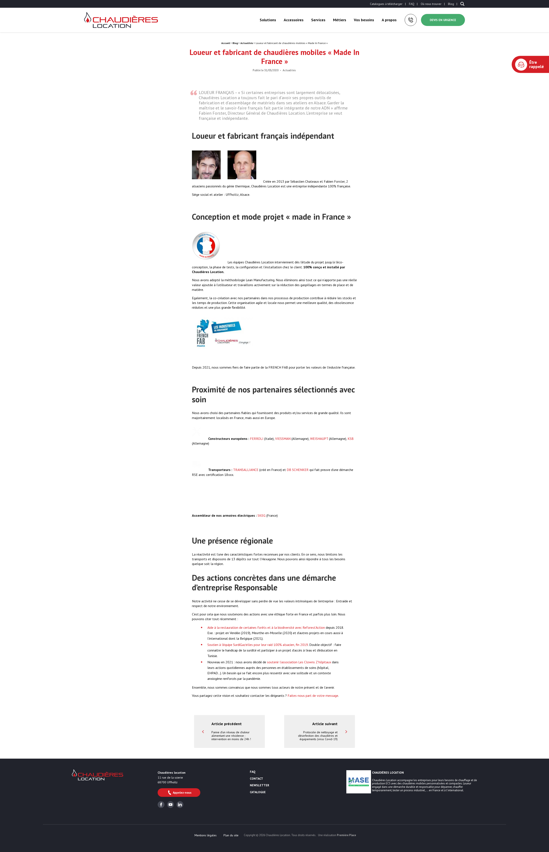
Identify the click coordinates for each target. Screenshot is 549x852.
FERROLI (256, 438)
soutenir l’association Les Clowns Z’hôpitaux (299, 662)
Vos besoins (364, 19)
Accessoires (293, 19)
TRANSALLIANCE (245, 470)
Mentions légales (206, 835)
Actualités (246, 43)
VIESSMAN (283, 438)
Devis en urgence (443, 20)
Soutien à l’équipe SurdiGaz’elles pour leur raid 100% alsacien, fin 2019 (257, 644)
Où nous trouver (431, 4)
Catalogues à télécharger (386, 4)
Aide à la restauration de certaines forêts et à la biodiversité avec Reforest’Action (266, 627)
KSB (351, 438)
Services (318, 19)
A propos (389, 19)
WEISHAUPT (319, 438)
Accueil (225, 43)
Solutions (268, 19)
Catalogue (258, 792)
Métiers (339, 19)
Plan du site (230, 835)
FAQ (411, 4)
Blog (451, 4)
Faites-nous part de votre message (313, 695)
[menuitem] (386, 4)
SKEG (261, 515)
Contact (256, 779)
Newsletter (259, 785)
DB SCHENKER (298, 470)
